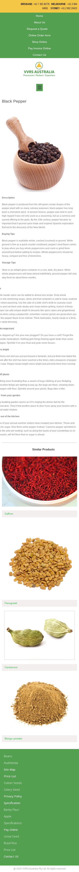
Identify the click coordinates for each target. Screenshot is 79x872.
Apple (7, 816)
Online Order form (40, 35)
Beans (8, 756)
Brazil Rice (10, 843)
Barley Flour (11, 809)
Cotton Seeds (13, 783)
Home (39, 15)
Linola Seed (11, 836)
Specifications (13, 823)
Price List (10, 850)
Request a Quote (37, 28)
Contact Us (39, 54)
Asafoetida (11, 763)
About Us (39, 22)
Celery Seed (12, 789)
